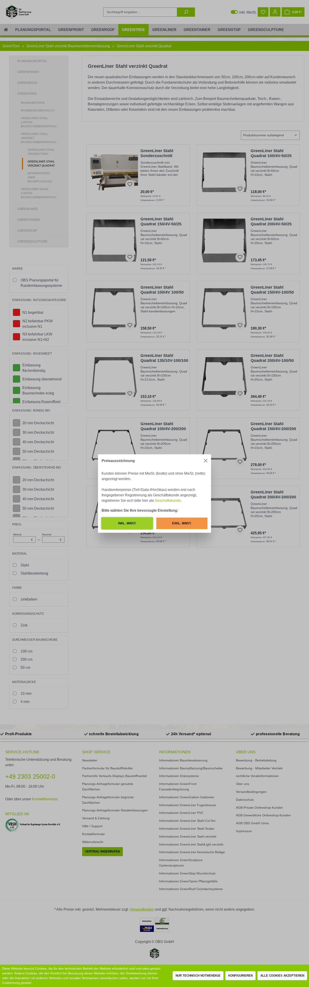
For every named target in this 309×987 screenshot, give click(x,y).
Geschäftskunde (168, 500)
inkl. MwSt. (127, 523)
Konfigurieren (240, 975)
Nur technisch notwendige (198, 975)
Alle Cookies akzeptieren (282, 975)
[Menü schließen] (205, 460)
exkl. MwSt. (182, 523)
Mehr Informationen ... (48, 982)
